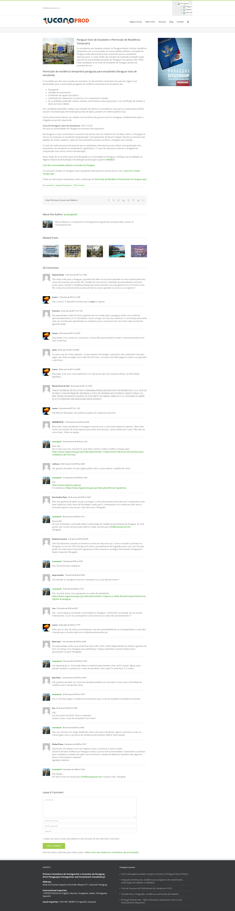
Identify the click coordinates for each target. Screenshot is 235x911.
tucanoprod (49, 185)
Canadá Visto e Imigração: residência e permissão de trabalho (150, 893)
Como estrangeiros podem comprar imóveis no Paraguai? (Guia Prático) (154, 873)
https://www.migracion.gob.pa (66, 485)
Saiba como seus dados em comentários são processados (112, 852)
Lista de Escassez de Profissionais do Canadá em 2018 (146, 888)
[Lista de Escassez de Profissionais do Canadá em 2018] (95, 246)
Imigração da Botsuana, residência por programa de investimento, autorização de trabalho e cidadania (152, 881)
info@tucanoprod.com (51, 8)
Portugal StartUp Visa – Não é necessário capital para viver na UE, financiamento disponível (151, 901)
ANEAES (110, 159)
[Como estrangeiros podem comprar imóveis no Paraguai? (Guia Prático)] (51, 246)
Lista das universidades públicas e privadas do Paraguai (69, 165)
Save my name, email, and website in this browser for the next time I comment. (82, 838)
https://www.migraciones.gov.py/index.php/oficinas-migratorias (96, 487)
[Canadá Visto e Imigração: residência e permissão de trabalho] (117, 246)
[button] (188, 21)
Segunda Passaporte (64, 185)
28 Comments (79, 185)
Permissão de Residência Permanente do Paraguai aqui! (121, 179)
